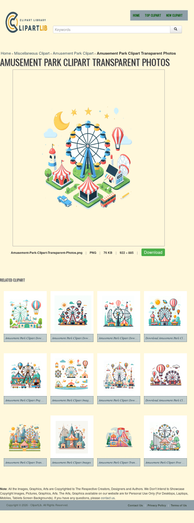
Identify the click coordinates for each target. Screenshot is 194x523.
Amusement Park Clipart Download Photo (77, 338)
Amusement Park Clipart (73, 53)
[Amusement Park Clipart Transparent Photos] (89, 157)
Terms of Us (179, 505)
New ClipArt (174, 15)
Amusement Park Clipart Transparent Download (128, 462)
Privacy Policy (157, 505)
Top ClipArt (153, 15)
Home (136, 15)
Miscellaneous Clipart (32, 53)
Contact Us (135, 505)
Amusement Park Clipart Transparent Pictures (33, 462)
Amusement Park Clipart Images (71, 462)
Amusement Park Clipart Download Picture (125, 400)
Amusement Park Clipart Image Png (73, 400)
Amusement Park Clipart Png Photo (26, 400)
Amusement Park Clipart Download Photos (125, 338)
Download (153, 252)
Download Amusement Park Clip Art (167, 400)
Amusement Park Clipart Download (26, 338)
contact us (108, 498)
